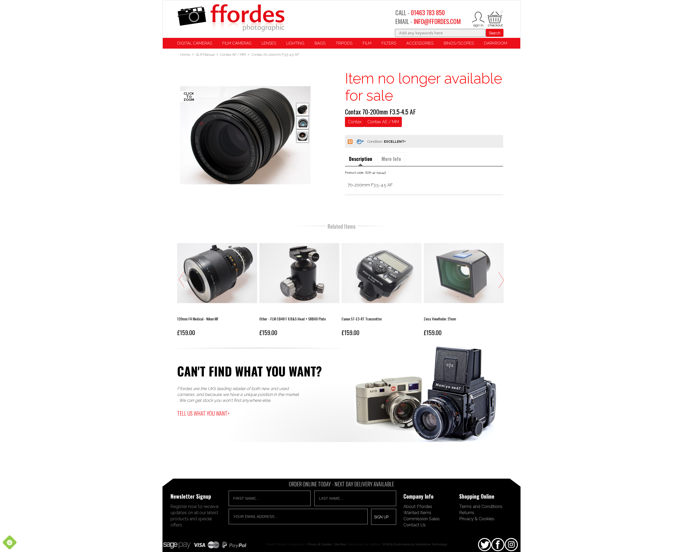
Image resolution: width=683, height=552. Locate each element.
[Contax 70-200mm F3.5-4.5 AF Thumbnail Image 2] (302, 136)
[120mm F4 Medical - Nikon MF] (217, 286)
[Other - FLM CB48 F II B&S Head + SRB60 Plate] (299, 286)
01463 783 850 (428, 12)
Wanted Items (417, 512)
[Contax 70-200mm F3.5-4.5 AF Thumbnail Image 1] (302, 122)
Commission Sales (421, 518)
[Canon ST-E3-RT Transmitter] (382, 286)
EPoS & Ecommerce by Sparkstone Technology (415, 544)
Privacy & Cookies (476, 518)
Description (360, 158)
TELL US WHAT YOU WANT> (203, 413)
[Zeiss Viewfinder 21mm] (464, 286)
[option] (245, 135)
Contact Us (414, 524)
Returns (466, 512)
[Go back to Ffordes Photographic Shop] (231, 18)
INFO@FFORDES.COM (437, 21)
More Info (391, 158)
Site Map (340, 544)
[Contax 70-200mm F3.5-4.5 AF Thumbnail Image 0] (245, 135)
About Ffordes (417, 506)
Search (495, 33)
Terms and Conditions (480, 506)
